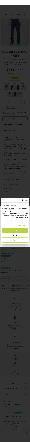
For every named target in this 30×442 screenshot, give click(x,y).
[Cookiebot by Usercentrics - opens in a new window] (21, 200)
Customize (14, 235)
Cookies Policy (21, 220)
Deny (15, 240)
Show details (21, 225)
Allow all (15, 230)
